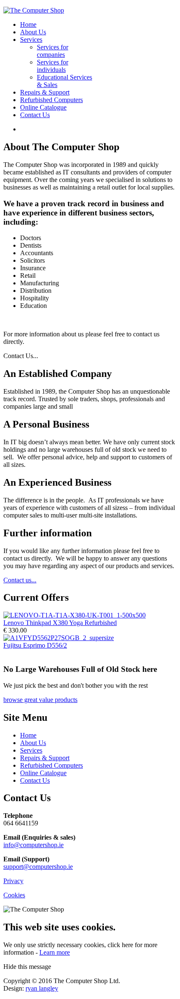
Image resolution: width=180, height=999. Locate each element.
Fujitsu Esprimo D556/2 (35, 645)
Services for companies (52, 51)
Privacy (13, 880)
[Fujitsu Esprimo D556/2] (58, 637)
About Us (33, 32)
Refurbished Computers (51, 99)
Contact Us (35, 114)
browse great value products (40, 699)
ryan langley (42, 988)
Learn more (54, 952)
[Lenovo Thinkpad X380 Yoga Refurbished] (74, 615)
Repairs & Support (44, 92)
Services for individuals (52, 66)
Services (31, 39)
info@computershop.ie (33, 844)
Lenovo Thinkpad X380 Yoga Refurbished (60, 622)
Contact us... (19, 580)
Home (28, 24)
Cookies (14, 895)
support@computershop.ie (38, 866)
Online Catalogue (43, 107)
